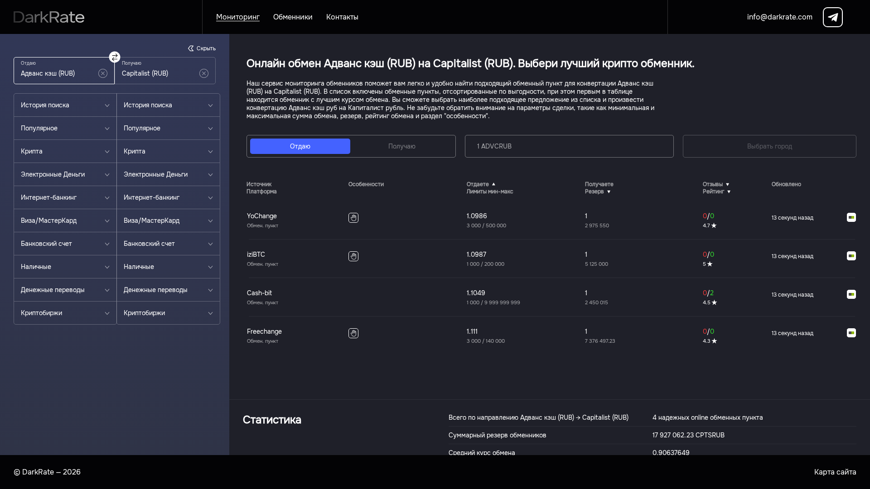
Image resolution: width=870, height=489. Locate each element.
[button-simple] (102, 73)
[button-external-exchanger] (851, 218)
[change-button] (115, 57)
